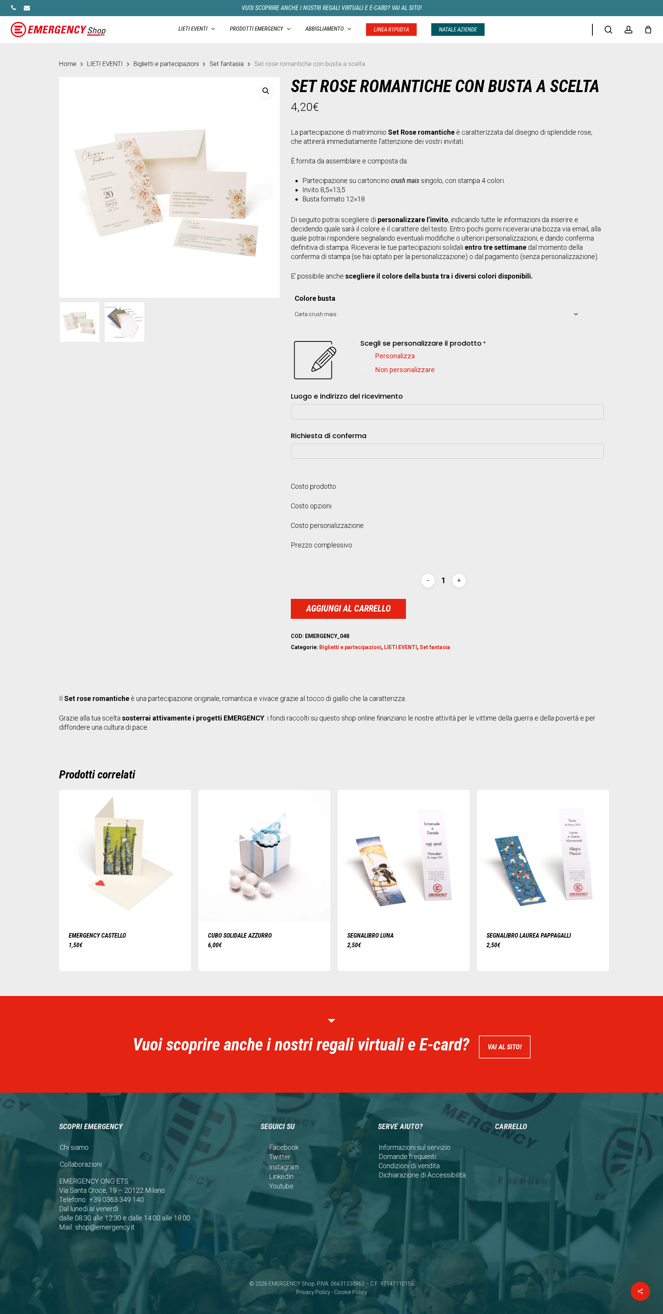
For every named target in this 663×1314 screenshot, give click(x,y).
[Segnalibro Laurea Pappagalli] (543, 856)
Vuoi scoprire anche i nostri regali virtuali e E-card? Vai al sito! (332, 8)
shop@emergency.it (105, 1227)
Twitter (279, 1157)
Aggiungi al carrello (348, 608)
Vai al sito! (505, 1047)
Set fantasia (226, 64)
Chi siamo (74, 1147)
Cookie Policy (350, 1292)
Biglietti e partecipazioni (166, 64)
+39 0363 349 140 (116, 1199)
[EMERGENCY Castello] (125, 856)
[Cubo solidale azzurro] (264, 856)
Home (67, 64)
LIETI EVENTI (105, 64)
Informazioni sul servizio (414, 1147)
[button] (266, 91)
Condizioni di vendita (409, 1166)
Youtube (281, 1186)
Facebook (284, 1147)
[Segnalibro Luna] (404, 856)
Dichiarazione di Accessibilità (422, 1175)
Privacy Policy (313, 1292)
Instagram (284, 1167)
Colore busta (315, 298)
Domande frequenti (407, 1156)
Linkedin (281, 1176)
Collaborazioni (81, 1164)
